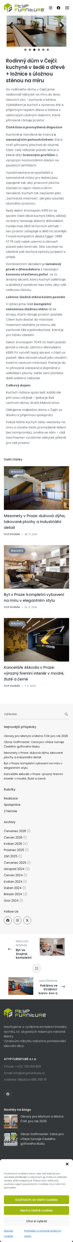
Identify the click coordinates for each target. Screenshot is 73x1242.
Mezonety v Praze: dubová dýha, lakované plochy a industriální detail (35, 521)
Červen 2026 (13, 837)
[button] (67, 1164)
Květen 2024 (13, 882)
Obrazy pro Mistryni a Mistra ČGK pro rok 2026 (36, 736)
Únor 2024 (11, 901)
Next (60, 26)
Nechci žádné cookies (36, 1210)
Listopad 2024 (14, 869)
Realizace (17, 471)
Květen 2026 (13, 844)
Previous (12, 26)
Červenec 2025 (15, 863)
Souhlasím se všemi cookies (36, 1200)
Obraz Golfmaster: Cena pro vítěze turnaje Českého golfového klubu (34, 744)
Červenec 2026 (15, 831)
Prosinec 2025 (14, 850)
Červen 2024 (13, 875)
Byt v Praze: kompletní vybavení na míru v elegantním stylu (33, 765)
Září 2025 (11, 856)
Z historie (10, 811)
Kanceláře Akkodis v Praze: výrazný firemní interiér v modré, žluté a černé (34, 673)
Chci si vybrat (36, 1221)
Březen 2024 (13, 894)
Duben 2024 (13, 888)
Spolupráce (12, 805)
